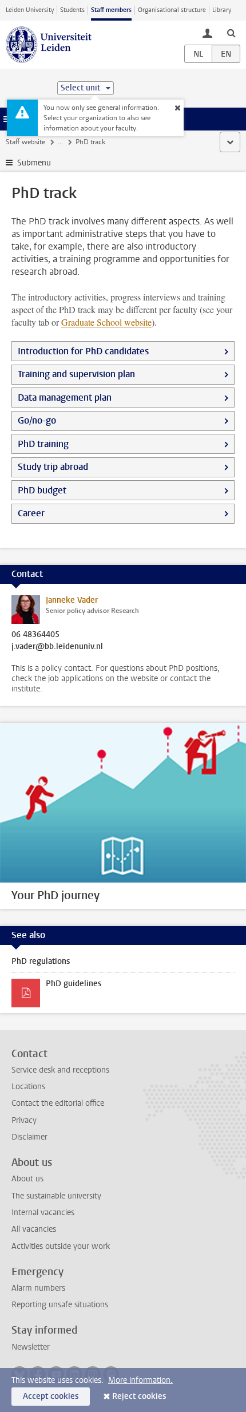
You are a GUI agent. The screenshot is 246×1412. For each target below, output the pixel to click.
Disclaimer (29, 1137)
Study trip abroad (53, 467)
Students (72, 10)
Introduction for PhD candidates (83, 351)
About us (27, 1178)
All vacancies (33, 1229)
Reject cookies (139, 1396)
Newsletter (30, 1347)
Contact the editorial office (57, 1103)
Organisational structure (172, 10)
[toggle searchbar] (231, 32)
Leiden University (30, 10)
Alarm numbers (38, 1288)
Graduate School (106, 322)
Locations (28, 1086)
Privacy (24, 1120)
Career (31, 513)
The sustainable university (56, 1195)
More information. (140, 1380)
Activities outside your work (60, 1246)
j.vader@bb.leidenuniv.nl (57, 647)
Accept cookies (50, 1396)
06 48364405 (35, 635)
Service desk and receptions (60, 1070)
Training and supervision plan (76, 374)
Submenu (34, 162)
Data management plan (65, 397)
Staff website (25, 142)
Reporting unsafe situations (59, 1304)
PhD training (43, 444)
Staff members (111, 10)
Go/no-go (37, 420)
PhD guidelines (73, 983)
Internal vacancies (42, 1212)
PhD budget (42, 490)
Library (221, 10)
